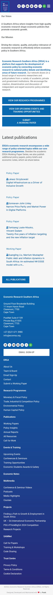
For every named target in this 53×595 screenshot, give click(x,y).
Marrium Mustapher (33, 254)
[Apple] (36, 6)
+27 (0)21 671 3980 (13, 332)
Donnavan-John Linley (19, 203)
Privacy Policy (10, 565)
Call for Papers (11, 543)
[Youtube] (27, 6)
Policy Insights (11, 428)
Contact (7, 379)
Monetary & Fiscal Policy (15, 397)
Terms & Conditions (13, 569)
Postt (44, 592)
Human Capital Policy (14, 410)
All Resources (10, 436)
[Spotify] (31, 6)
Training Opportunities (14, 462)
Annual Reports (11, 432)
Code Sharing (10, 551)
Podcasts (8, 491)
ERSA (6, 360)
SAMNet (8, 536)
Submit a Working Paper (15, 383)
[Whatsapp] (44, 6)
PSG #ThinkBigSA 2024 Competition (21, 525)
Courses (7, 500)
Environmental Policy (14, 405)
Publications (9, 417)
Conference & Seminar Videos (18, 487)
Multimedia (9, 481)
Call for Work (10, 440)
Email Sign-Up (10, 375)
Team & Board (10, 371)
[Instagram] (40, 6)
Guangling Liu (15, 254)
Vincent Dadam (14, 230)
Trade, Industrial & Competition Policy (21, 401)
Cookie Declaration (13, 573)
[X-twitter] (23, 6)
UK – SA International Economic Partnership (25, 521)
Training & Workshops (14, 547)
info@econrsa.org (12, 335)
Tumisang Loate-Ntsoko (20, 227)
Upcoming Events (12, 454)
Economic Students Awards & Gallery (21, 467)
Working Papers (11, 423)
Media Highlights (12, 496)
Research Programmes (15, 390)
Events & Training (12, 447)
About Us (8, 366)
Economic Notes (11, 474)
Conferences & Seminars (15, 458)
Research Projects (12, 529)
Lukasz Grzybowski (18, 179)
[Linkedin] (19, 6)
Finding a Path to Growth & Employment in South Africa (24, 515)
